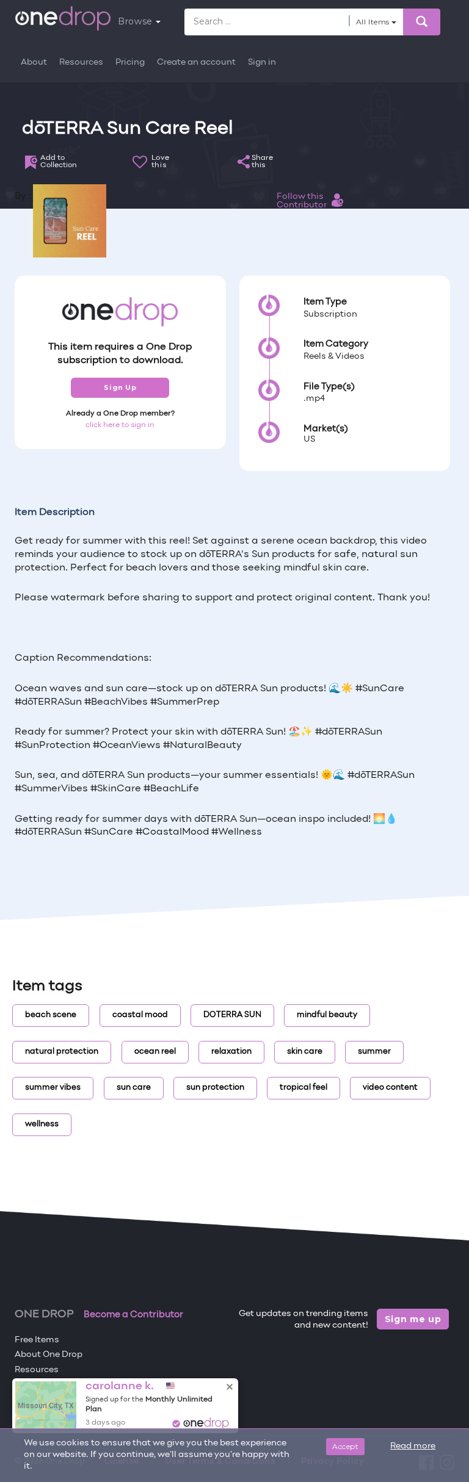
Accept (345, 1446)
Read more (412, 1446)
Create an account (196, 63)
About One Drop (48, 1355)
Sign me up (413, 1319)
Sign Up (120, 387)
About (34, 63)
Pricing (130, 63)
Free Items (37, 1340)
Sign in (262, 63)
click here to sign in (120, 425)
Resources (81, 63)
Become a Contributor (133, 1315)
